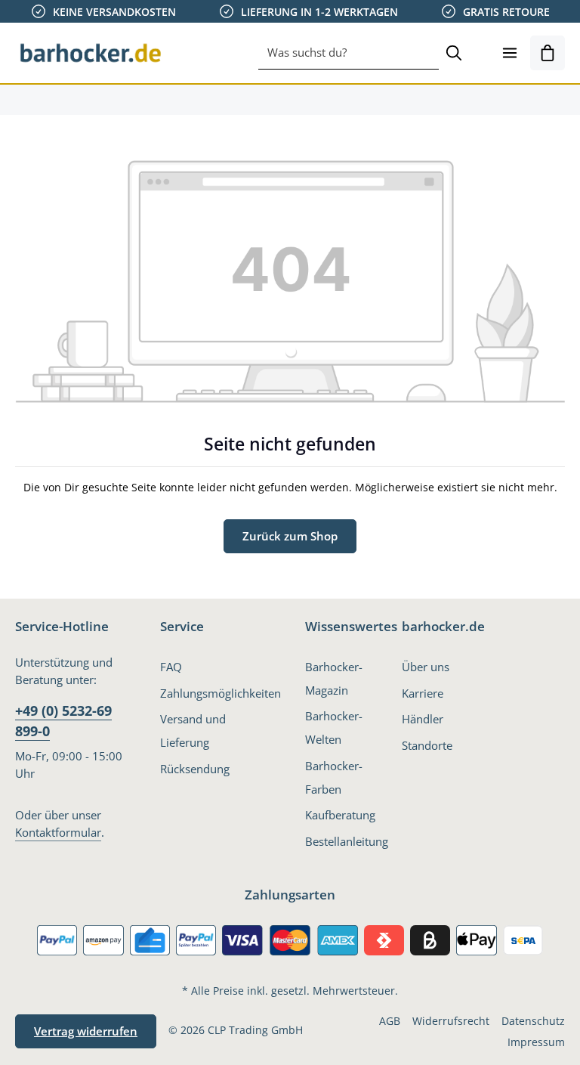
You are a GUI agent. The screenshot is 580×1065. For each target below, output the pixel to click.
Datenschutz (533, 1021)
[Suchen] (454, 53)
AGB (389, 1021)
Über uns (425, 666)
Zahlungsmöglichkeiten (220, 693)
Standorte (427, 745)
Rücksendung (195, 768)
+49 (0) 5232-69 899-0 (63, 720)
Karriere (422, 693)
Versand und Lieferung (193, 730)
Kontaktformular (58, 832)
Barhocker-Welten (333, 727)
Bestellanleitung (346, 841)
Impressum (536, 1042)
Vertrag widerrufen (85, 1031)
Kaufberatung (340, 814)
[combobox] (348, 53)
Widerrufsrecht (450, 1021)
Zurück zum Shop (290, 535)
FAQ (171, 666)
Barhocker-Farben (333, 777)
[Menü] (509, 53)
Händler (422, 718)
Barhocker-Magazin (333, 678)
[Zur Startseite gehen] (90, 53)
